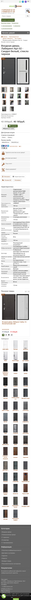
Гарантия (4, 555)
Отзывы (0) (7, 180)
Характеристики (19, 176)
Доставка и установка (8, 553)
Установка (18, 180)
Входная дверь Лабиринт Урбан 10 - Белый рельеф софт (14, 322)
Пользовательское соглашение (11, 563)
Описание (7, 176)
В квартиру (15, 23)
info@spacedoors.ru (6, 589)
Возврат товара (6, 561)
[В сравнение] (6, 148)
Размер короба (6, 140)
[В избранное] (4, 148)
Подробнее (16, 597)
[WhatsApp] (20, 1)
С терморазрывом (6, 25)
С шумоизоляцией (6, 28)
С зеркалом (16, 25)
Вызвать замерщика (8, 20)
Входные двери (6, 23)
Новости (4, 558)
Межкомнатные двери (9, 534)
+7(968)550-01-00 (8, 12)
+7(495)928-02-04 (8, 10)
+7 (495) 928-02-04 (7, 586)
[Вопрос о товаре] (2, 148)
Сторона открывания (7, 135)
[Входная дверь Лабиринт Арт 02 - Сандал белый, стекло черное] (15, 71)
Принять (15, 599)
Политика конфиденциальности (11, 550)
